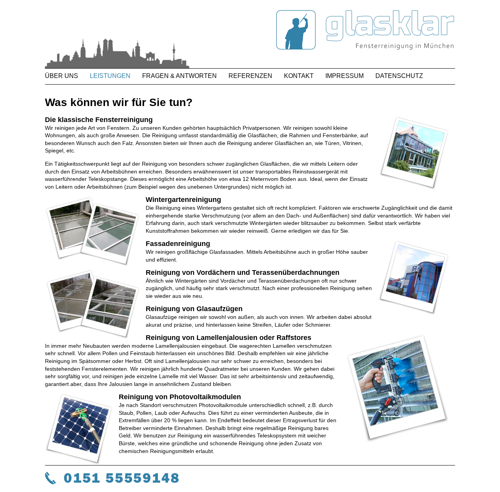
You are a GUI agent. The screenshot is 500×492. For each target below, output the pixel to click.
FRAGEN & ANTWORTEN (179, 76)
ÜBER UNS (61, 76)
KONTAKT (299, 76)
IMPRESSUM (344, 76)
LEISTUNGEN (110, 76)
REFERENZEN (250, 76)
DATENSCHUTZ (399, 76)
